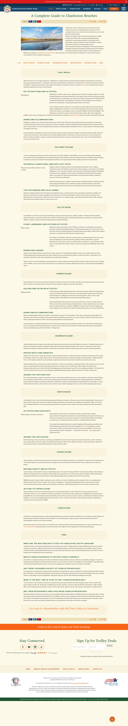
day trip (83, 85)
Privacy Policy (69, 669)
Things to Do (74, 9)
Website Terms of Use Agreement (47, 669)
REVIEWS (97, 9)
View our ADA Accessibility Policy (79, 683)
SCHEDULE (87, 9)
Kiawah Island (43, 63)
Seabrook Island (60, 63)
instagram (35, 647)
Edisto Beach (76, 63)
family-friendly (74, 115)
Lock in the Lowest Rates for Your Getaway (64, 626)
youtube (29, 647)
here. (79, 1)
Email (91, 21)
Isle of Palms (29, 63)
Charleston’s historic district (46, 53)
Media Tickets (83, 669)
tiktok (41, 647)
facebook (23, 647)
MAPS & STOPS (61, 9)
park (85, 426)
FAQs (101, 63)
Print (101, 21)
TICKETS (114, 9)
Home (28, 669)
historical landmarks (30, 527)
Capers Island (90, 63)
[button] (23, 62)
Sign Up (109, 645)
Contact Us (97, 669)
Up (112, 719)
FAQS (105, 9)
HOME (51, 9)
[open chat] (122, 721)
